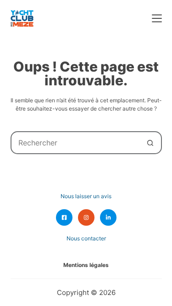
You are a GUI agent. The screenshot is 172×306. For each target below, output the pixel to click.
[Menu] (157, 18)
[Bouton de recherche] (150, 142)
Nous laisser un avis (86, 196)
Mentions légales (86, 264)
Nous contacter (86, 238)
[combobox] (75, 142)
